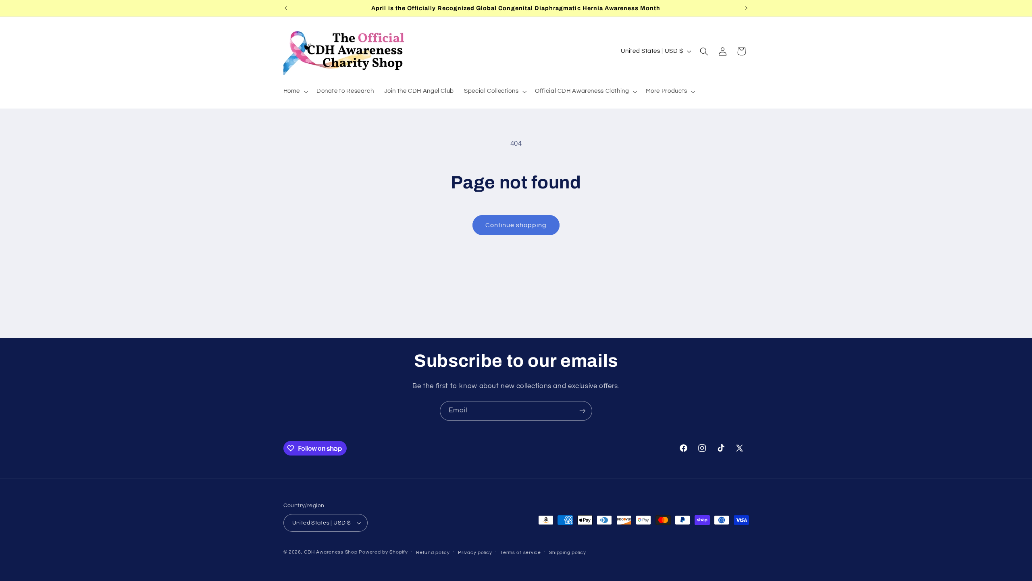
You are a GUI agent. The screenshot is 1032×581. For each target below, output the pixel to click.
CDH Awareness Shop (330, 552)
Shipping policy (567, 552)
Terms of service (520, 552)
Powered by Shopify (383, 552)
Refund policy (433, 552)
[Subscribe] (582, 411)
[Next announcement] (746, 8)
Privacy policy (475, 552)
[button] (294, 91)
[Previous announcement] (286, 8)
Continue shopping (516, 225)
